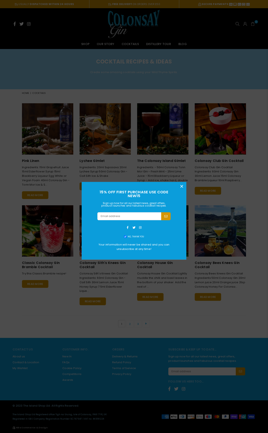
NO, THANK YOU (136, 236)
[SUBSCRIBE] (166, 216)
